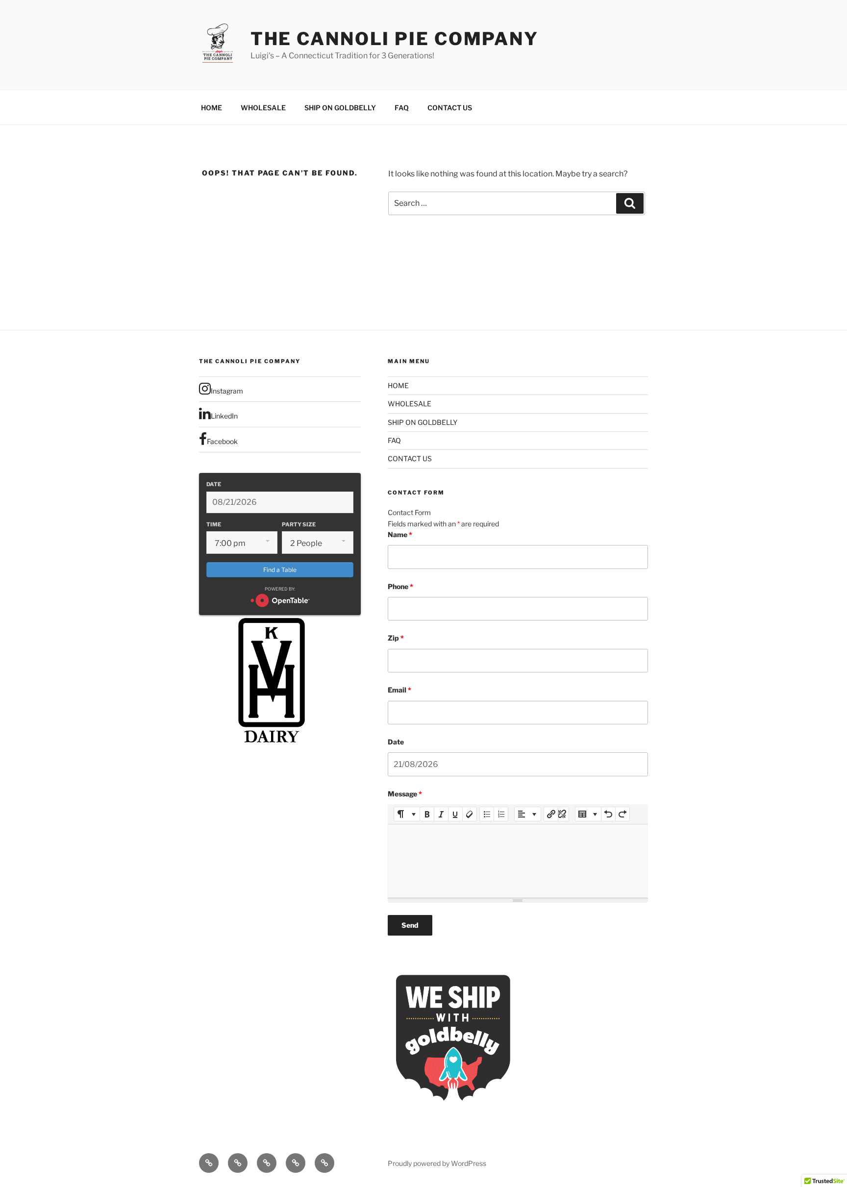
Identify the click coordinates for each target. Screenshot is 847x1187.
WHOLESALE (263, 107)
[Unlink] (561, 814)
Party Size (299, 524)
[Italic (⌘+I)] (441, 814)
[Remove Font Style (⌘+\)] (469, 814)
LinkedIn (224, 416)
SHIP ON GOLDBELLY (340, 107)
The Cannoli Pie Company (394, 38)
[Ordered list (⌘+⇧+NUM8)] (501, 814)
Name (400, 534)
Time (213, 524)
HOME (211, 107)
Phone (400, 586)
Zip (396, 638)
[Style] (407, 814)
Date (213, 484)
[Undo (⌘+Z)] (608, 814)
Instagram (227, 391)
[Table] (588, 814)
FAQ (402, 107)
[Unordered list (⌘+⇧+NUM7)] (486, 814)
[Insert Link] (551, 814)
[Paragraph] (527, 814)
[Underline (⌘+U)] (455, 814)
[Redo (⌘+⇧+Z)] (622, 814)
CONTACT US (449, 107)
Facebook (222, 441)
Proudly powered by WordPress (437, 1163)
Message (405, 794)
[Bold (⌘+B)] (427, 814)
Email (399, 690)
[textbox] (518, 861)
